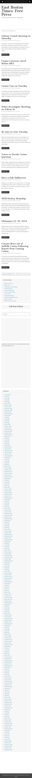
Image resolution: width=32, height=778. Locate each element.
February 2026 (8, 405)
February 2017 (8, 594)
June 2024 (7, 440)
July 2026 (7, 396)
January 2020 (8, 532)
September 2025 (8, 413)
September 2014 (8, 644)
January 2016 (8, 616)
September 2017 (8, 581)
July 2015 (7, 627)
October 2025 (8, 412)
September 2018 (8, 560)
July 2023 (7, 459)
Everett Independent (9, 290)
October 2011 (8, 706)
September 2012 (8, 686)
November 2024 (8, 431)
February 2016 (8, 615)
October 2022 (8, 475)
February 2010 (8, 741)
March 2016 (7, 613)
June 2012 (7, 692)
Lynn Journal (8, 293)
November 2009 (8, 746)
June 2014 (7, 650)
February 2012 (8, 699)
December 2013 (8, 660)
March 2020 (7, 529)
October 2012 (8, 685)
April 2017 (7, 590)
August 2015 (7, 625)
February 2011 (8, 720)
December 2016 (8, 597)
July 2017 (7, 585)
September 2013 (8, 665)
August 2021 (7, 499)
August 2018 (7, 562)
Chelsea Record (8, 288)
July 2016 (7, 606)
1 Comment (18, 111)
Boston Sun (7, 285)
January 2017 (8, 595)
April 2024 (7, 443)
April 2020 (7, 527)
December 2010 (8, 723)
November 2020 (8, 515)
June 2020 (7, 524)
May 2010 (7, 735)
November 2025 (8, 410)
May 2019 (7, 546)
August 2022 (7, 478)
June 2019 (7, 545)
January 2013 (8, 679)
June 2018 (7, 566)
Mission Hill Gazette (9, 295)
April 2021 (7, 506)
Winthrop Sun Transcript (10, 300)
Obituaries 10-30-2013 (14, 221)
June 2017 (7, 587)
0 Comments (18, 40)
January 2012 (8, 700)
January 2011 (8, 721)
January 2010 (8, 742)
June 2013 (7, 671)
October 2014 (8, 643)
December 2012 (8, 681)
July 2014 (7, 648)
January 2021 (8, 511)
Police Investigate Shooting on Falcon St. (16, 108)
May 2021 (7, 504)
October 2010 (8, 727)
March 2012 (7, 697)
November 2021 (8, 494)
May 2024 (7, 441)
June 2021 (7, 503)
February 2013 (8, 678)
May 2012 (7, 693)
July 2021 (7, 501)
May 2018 (7, 567)
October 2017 (8, 580)
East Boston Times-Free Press (12, 11)
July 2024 (7, 438)
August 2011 (7, 709)
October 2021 (8, 496)
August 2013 (7, 667)
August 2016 (7, 604)
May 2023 (7, 462)
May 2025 (7, 420)
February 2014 (8, 657)
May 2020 (7, 525)
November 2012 (8, 683)
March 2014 (7, 655)
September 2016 (8, 602)
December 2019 (8, 534)
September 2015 (8, 623)
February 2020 (8, 531)
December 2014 (8, 639)
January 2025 (8, 427)
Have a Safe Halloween (13, 177)
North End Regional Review (11, 297)
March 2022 (7, 487)
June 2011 (7, 713)
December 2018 (8, 555)
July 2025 (7, 417)
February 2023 (8, 468)
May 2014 (7, 651)
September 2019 (8, 539)
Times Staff (5, 133)
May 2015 (7, 630)
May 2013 (7, 672)
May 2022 (7, 483)
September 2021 (8, 497)
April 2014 (7, 653)
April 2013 (7, 674)
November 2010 (8, 725)
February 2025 (8, 426)
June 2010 (7, 734)
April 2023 (7, 464)
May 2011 (7, 714)
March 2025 (7, 424)
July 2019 (7, 543)
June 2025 (7, 419)
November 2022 (8, 473)
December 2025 (8, 408)
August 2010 (7, 730)
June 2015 (7, 629)
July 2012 (7, 690)
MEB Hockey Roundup (13, 198)
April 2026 (7, 401)
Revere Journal (8, 299)
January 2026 (8, 406)
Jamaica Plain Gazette (10, 292)
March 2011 (7, 718)
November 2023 (8, 452)
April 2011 (7, 716)
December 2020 (8, 513)
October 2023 (8, 454)
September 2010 (8, 728)
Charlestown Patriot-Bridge (11, 286)
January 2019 (8, 553)
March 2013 (7, 676)
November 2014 (8, 641)
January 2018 (8, 574)
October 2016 (8, 601)
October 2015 (8, 622)
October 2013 (8, 664)
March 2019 (7, 550)
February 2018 (8, 573)
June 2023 (7, 461)
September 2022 (8, 476)
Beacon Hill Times (9, 283)
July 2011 (7, 711)
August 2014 (7, 646)
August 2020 (7, 520)
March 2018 (7, 571)
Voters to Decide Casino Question (14, 155)
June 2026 (7, 398)
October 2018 (8, 559)
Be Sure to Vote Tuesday (14, 132)
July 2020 (7, 522)
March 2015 (7, 634)
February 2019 (8, 552)
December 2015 (8, 618)
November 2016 (8, 599)
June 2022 (7, 482)
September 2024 (8, 434)
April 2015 (7, 632)
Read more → (5, 54)
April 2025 (7, 422)
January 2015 (8, 637)
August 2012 (7, 688)
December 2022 (8, 471)
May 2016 (7, 609)
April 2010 (7, 737)
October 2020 (8, 517)
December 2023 (8, 450)
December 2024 (8, 429)
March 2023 (7, 466)
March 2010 (7, 739)
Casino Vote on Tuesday (14, 86)
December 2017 (8, 576)
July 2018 (7, 564)
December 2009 (8, 744)
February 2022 (8, 489)
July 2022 (7, 480)
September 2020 (8, 518)
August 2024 (7, 436)
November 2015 (8, 620)
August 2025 (7, 415)
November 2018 (8, 557)
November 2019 (8, 536)
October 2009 (8, 748)
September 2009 (8, 749)
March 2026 (7, 403)
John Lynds (5, 40)
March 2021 (7, 508)
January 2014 (8, 658)
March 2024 (7, 445)
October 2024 (8, 433)
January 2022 (8, 490)
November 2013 (8, 662)
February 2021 (8, 510)
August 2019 (7, 541)
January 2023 (8, 469)
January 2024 (8, 448)
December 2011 (8, 702)
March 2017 (7, 592)
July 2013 (7, 669)
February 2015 (8, 636)
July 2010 (7, 732)
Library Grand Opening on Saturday (16, 37)
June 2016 (7, 608)
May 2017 (7, 588)
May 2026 (7, 399)
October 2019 (8, 538)
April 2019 (7, 548)
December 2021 (8, 492)
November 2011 (8, 704)
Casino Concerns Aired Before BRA (13, 62)
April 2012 (7, 695)
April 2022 (7, 485)
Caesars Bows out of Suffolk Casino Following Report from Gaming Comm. (14, 247)
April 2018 (7, 569)
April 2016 (7, 611)
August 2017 (7, 583)
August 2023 (7, 457)
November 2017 (8, 578)
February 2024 (8, 447)
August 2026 (7, 394)
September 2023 (8, 455)
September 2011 (8, 707)
